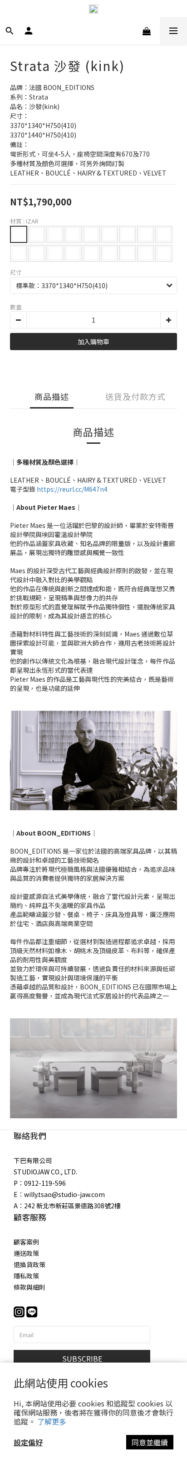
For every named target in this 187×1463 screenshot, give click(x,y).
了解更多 (51, 1421)
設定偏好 (28, 1442)
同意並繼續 (150, 1442)
